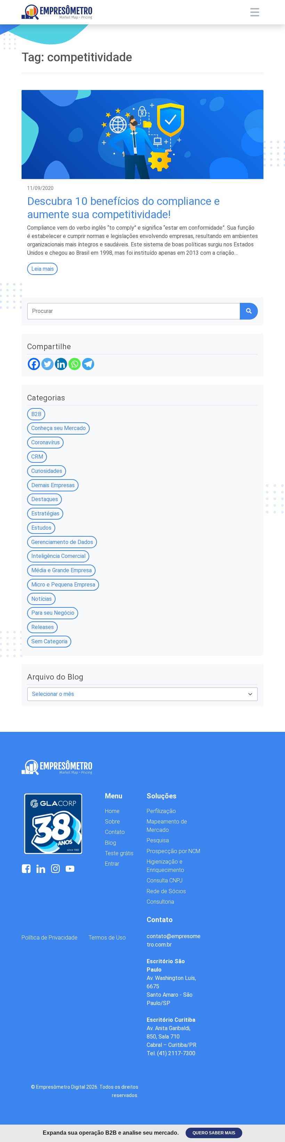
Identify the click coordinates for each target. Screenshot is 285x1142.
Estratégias (45, 513)
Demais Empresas (53, 485)
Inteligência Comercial (58, 556)
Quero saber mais (214, 1132)
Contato (115, 832)
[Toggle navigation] (254, 12)
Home (112, 811)
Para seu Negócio (52, 613)
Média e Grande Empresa (61, 570)
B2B (36, 414)
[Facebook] (34, 364)
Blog (110, 843)
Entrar (112, 863)
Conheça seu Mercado (58, 428)
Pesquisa (158, 840)
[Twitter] (47, 364)
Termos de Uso (107, 937)
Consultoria (160, 901)
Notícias (41, 599)
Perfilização (161, 811)
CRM (37, 456)
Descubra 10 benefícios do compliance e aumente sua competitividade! (123, 208)
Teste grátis (119, 853)
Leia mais (42, 269)
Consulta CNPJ (164, 880)
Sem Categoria (49, 641)
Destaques (44, 499)
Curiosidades (46, 471)
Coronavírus (45, 442)
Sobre (112, 821)
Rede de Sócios (166, 891)
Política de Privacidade (50, 937)
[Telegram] (88, 364)
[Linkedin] (61, 364)
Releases (42, 627)
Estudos (41, 527)
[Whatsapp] (74, 364)
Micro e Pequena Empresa (63, 584)
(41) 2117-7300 (176, 1053)
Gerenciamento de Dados (62, 542)
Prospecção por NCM (173, 851)
